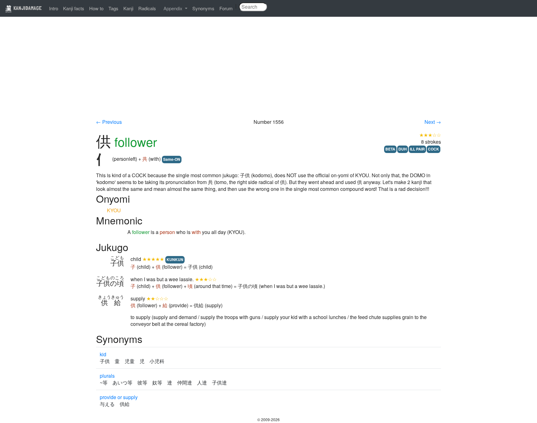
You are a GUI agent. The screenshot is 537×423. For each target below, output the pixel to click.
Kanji (128, 8)
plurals (107, 375)
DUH (402, 149)
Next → (433, 121)
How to (96, 8)
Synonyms (203, 8)
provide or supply (119, 397)
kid (103, 354)
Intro (53, 8)
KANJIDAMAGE (27, 8)
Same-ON (171, 159)
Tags (113, 8)
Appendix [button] (173, 8)
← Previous (109, 121)
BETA (390, 149)
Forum (226, 8)
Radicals (147, 8)
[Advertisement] (268, 72)
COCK (433, 149)
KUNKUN (175, 259)
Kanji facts (73, 8)
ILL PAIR (417, 149)
